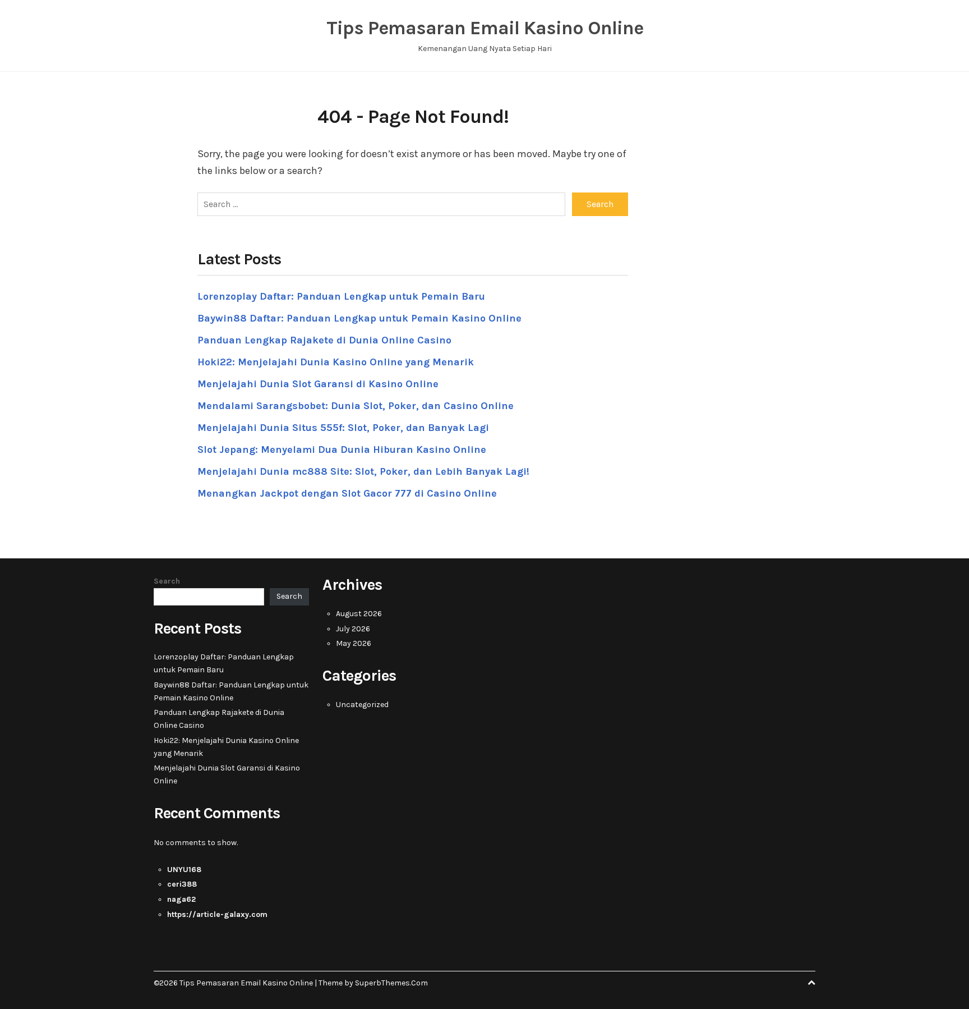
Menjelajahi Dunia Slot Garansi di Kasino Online (318, 384)
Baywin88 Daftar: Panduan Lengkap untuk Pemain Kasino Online (359, 318)
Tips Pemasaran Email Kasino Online (484, 28)
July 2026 (353, 629)
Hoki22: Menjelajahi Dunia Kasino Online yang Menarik (335, 362)
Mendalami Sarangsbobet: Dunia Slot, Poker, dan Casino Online (355, 406)
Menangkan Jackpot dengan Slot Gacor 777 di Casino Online (347, 493)
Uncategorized (362, 704)
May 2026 (353, 643)
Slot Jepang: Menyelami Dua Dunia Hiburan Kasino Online (341, 449)
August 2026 (359, 613)
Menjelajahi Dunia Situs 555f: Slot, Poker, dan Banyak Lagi (343, 427)
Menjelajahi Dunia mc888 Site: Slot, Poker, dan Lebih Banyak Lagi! (363, 471)
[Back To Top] (811, 983)
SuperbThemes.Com (391, 983)
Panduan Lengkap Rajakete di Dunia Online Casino (324, 340)
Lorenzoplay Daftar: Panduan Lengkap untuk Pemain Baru (341, 296)
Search (167, 581)
